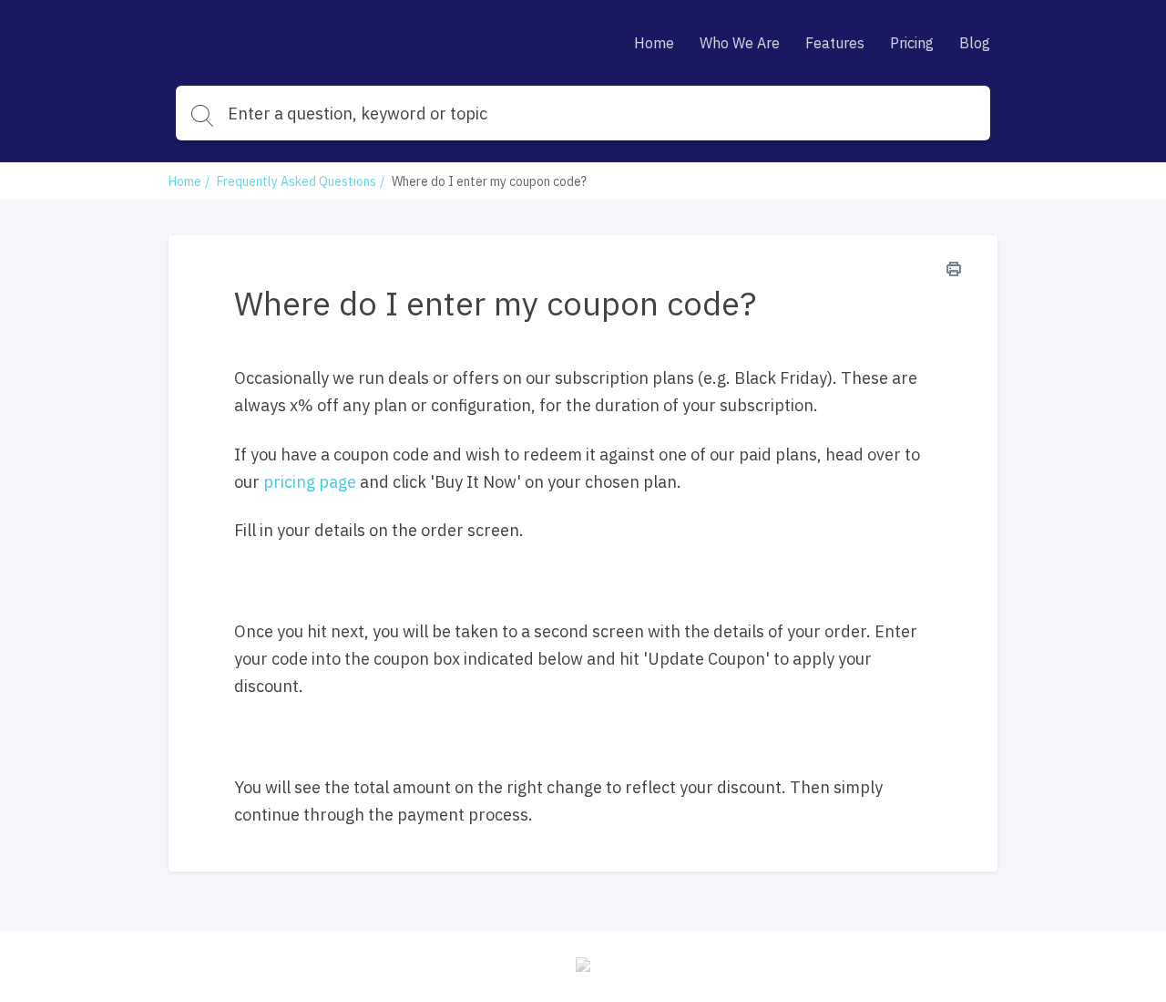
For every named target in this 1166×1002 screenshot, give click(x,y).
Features (834, 43)
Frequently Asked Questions (296, 181)
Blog (974, 43)
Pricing (912, 43)
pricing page (309, 481)
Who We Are (740, 43)
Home (654, 43)
